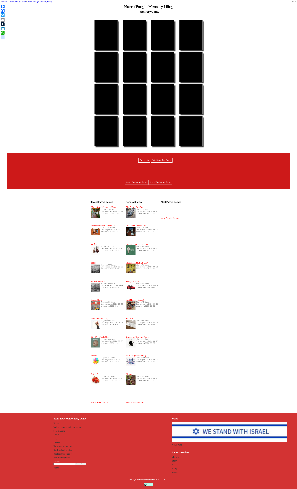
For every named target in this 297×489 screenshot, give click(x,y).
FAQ (55, 439)
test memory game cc (135, 300)
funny (174, 468)
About (56, 435)
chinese (175, 457)
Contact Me (177, 445)
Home (56, 423)
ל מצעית (94, 356)
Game (175, 472)
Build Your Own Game (161, 160)
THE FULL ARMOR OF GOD (137, 244)
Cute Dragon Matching (136, 356)
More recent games (99, 402)
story (174, 461)
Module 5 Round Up (99, 318)
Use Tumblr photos (61, 458)
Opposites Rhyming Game (137, 337)
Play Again (144, 160)
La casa (129, 318)
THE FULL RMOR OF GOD (137, 263)
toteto (94, 263)
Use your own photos (62, 446)
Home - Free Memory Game (14, 2)
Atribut (94, 244)
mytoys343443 (132, 281)
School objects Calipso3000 (103, 226)
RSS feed (57, 442)
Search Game (59, 431)
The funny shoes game (136, 226)
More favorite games (170, 218)
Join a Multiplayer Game (160, 182)
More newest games (135, 402)
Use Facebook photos (62, 450)
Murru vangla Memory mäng (39, 2)
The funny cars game (135, 207)
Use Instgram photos (62, 454)
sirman (129, 374)
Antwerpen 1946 (98, 281)
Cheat (56, 468)
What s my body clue (100, 337)
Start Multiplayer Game (136, 182)
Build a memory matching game (67, 427)
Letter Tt (94, 374)
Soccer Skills (96, 300)
